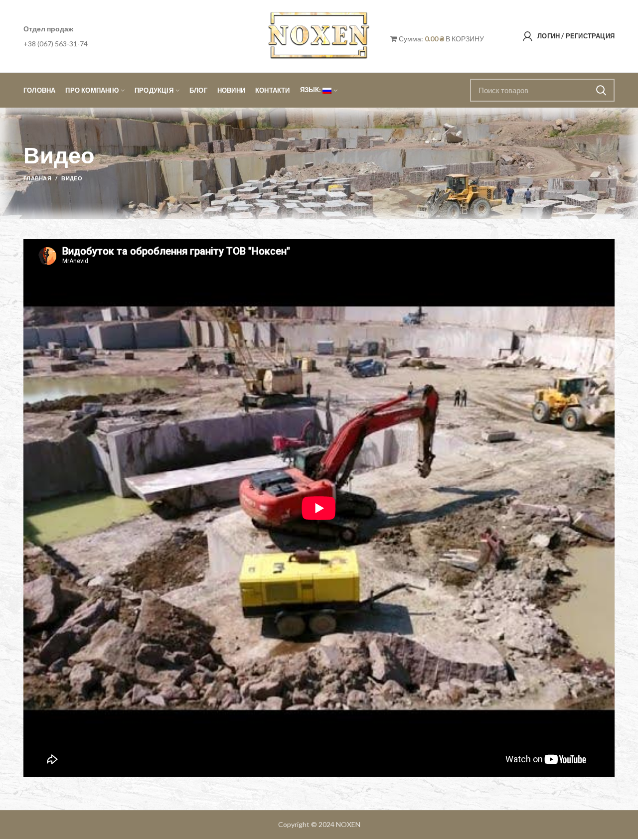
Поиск (601, 90)
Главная (37, 178)
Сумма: (420, 38)
